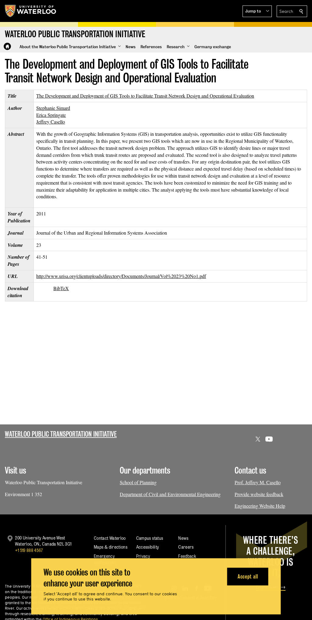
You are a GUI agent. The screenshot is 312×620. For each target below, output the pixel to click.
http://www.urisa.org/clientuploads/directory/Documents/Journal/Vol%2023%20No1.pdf (121, 276)
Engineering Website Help (260, 506)
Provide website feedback (259, 494)
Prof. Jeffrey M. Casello (258, 482)
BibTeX (61, 288)
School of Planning (138, 482)
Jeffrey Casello (50, 121)
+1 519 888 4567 (29, 550)
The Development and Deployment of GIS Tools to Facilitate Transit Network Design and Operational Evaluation (145, 95)
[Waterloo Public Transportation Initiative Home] (7, 46)
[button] (257, 11)
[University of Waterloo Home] (31, 11)
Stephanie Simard (53, 108)
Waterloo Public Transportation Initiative (61, 434)
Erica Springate (51, 115)
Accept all (248, 576)
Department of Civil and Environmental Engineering (170, 494)
